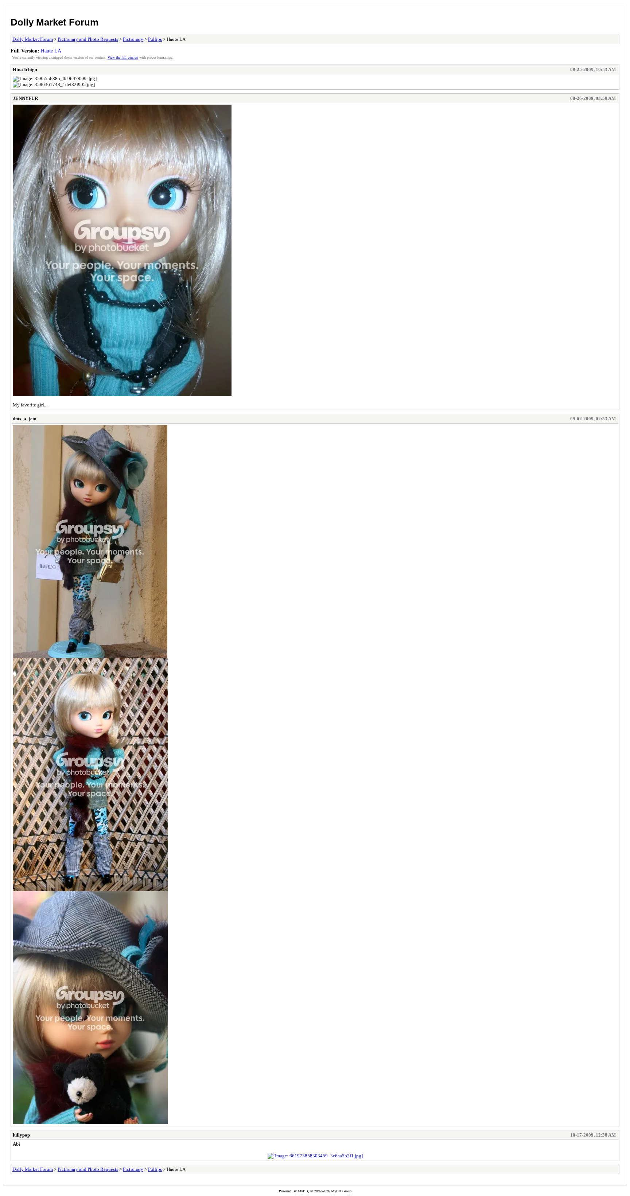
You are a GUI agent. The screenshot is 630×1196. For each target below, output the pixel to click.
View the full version (123, 57)
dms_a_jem (24, 418)
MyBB (303, 1191)
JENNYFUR (25, 98)
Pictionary (133, 39)
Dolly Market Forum (54, 22)
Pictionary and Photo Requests (88, 39)
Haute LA (51, 51)
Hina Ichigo (25, 69)
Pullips (155, 39)
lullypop (21, 1135)
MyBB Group (341, 1191)
